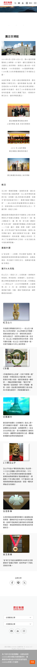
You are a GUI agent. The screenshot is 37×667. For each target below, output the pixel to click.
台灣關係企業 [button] (10, 617)
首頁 (7, 25)
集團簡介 (20, 25)
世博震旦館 (28, 25)
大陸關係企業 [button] (10, 624)
